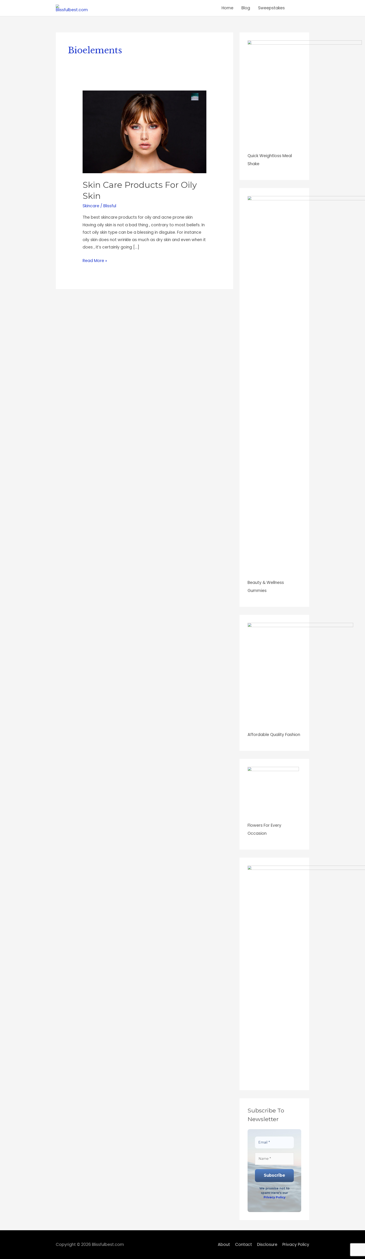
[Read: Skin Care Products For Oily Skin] (145, 132)
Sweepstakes (271, 8)
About (224, 1244)
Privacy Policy (274, 1197)
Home (227, 8)
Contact (243, 1244)
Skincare (91, 206)
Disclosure (267, 1244)
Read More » (95, 260)
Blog (245, 8)
